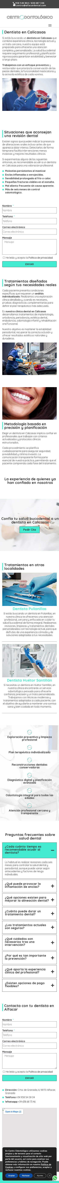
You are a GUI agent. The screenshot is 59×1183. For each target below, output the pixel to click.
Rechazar (26, 1175)
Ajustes (40, 1175)
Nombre (7, 205)
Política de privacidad (41, 257)
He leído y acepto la (29, 257)
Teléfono (7, 216)
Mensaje (7, 237)
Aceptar (11, 1175)
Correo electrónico (13, 227)
